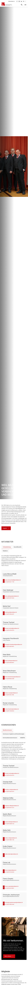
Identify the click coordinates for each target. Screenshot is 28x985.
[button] (24, 1)
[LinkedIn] (21, 1)
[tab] (6, 547)
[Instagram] (19, 1)
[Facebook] (17, 1)
